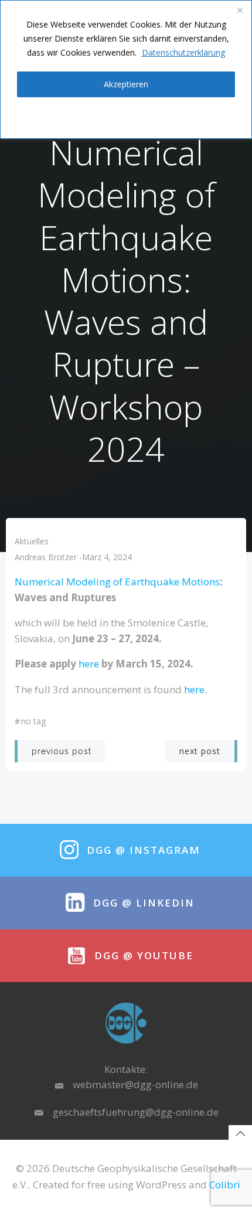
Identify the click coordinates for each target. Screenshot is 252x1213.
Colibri (224, 1184)
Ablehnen (126, 115)
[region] (126, 69)
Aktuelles (32, 541)
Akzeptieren (126, 84)
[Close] (240, 10)
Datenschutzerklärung (183, 52)
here (89, 663)
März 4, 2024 (107, 557)
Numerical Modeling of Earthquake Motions (117, 581)
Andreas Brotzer (46, 557)
